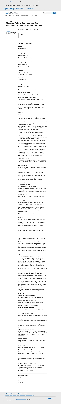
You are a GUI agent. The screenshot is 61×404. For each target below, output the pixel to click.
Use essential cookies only (18, 8)
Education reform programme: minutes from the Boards (30, 36)
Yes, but (21, 382)
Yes (20, 377)
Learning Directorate (12, 30)
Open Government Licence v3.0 (21, 399)
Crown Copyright (22, 395)
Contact (14, 395)
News (13, 15)
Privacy (34, 395)
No (20, 380)
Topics (10, 15)
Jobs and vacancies (29, 395)
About (6, 15)
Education (8, 31)
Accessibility (7, 395)
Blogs (36, 15)
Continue (20, 386)
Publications (17, 15)
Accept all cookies (9, 8)
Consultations (31, 15)
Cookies (18, 395)
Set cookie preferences (28, 8)
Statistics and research (24, 15)
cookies (9, 1)
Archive (11, 395)
